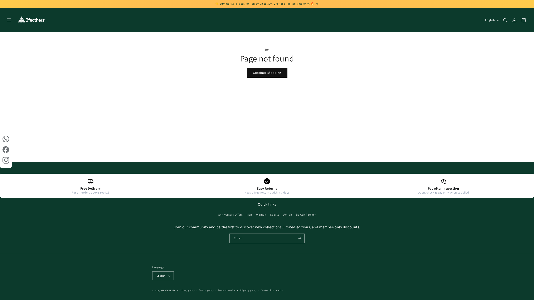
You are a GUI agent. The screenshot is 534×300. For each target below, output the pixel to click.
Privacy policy (187, 290)
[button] (8, 20)
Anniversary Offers (230, 214)
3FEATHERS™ (168, 290)
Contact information (272, 290)
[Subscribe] (299, 238)
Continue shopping (267, 73)
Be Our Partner (306, 214)
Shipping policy (248, 290)
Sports (274, 214)
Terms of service (227, 290)
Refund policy (206, 290)
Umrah (287, 214)
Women (261, 214)
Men (249, 214)
